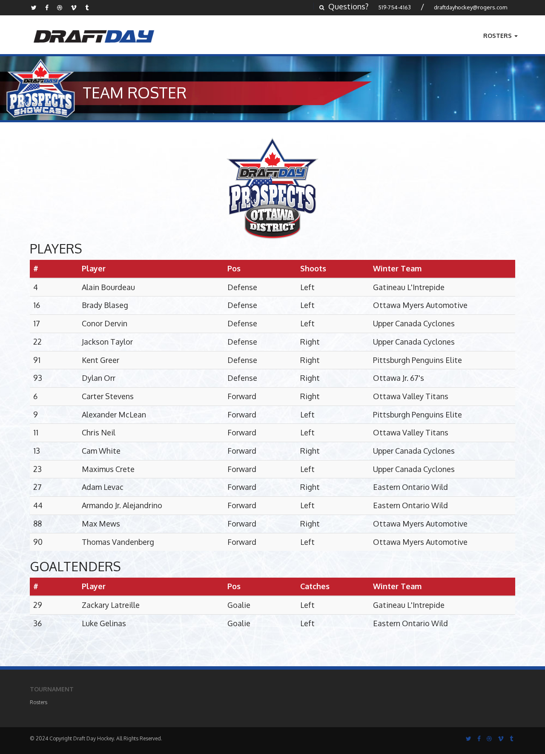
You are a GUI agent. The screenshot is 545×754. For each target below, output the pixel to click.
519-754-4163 (394, 7)
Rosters (498, 35)
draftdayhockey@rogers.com (470, 7)
